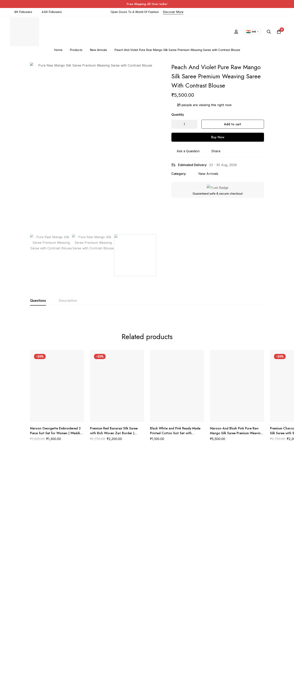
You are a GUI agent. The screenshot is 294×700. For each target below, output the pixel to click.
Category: (178, 174)
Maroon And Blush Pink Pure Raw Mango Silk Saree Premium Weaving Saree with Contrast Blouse (236, 433)
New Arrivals (98, 50)
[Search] (269, 32)
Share (215, 151)
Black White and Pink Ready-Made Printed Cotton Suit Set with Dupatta (175, 433)
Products (76, 50)
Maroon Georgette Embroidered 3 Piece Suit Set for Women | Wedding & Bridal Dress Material (57, 433)
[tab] (38, 300)
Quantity (177, 115)
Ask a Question (188, 151)
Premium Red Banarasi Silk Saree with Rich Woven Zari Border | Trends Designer (114, 433)
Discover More (173, 12)
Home (58, 50)
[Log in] (236, 32)
